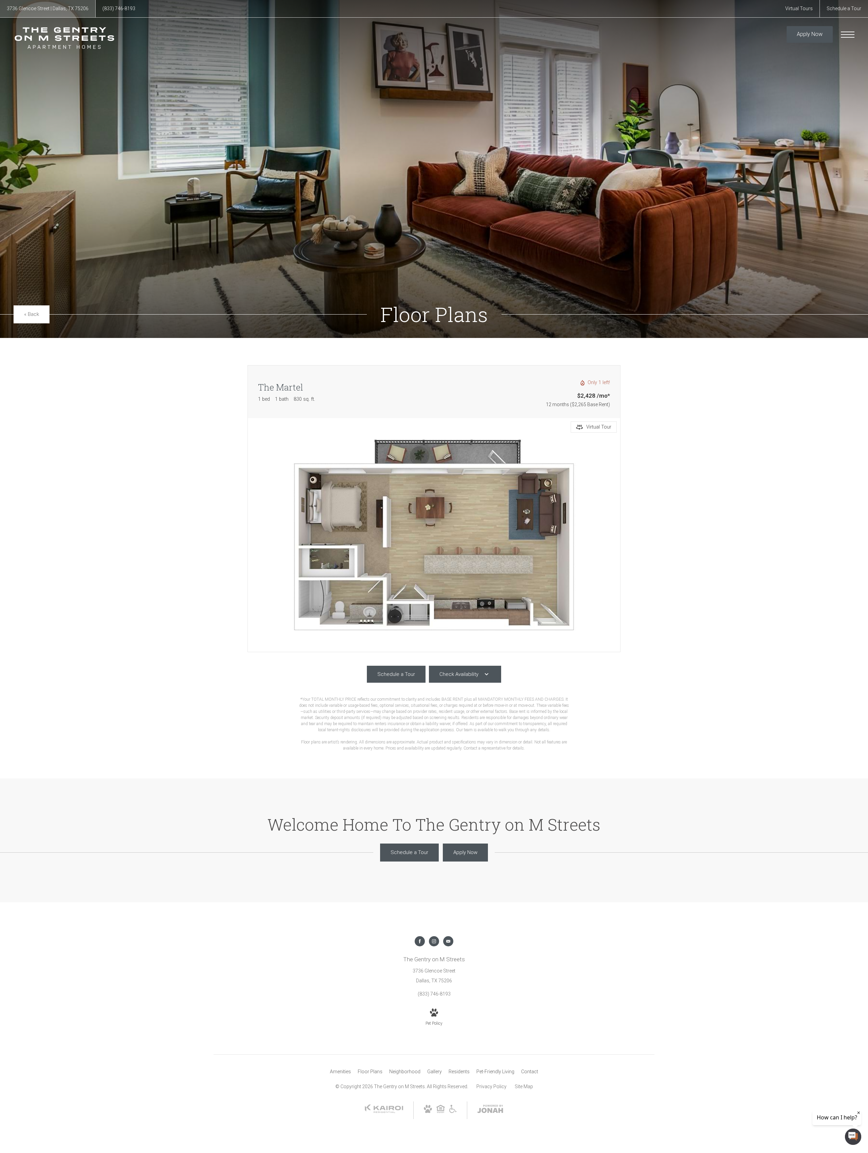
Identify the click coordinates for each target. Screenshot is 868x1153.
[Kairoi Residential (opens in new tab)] (384, 1111)
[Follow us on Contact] (448, 941)
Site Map (524, 1086)
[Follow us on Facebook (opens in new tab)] (420, 941)
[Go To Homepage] (64, 38)
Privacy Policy (491, 1086)
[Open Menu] (847, 35)
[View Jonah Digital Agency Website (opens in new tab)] (490, 1110)
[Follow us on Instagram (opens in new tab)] (434, 941)
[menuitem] (340, 1072)
